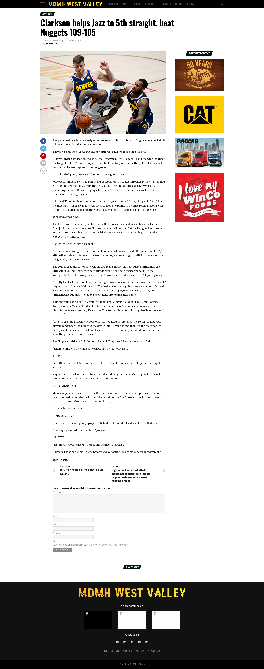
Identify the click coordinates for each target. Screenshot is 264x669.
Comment (58, 492)
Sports (178, 3)
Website (56, 533)
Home (104, 650)
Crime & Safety (151, 3)
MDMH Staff (52, 43)
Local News (113, 3)
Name (56, 516)
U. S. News (135, 3)
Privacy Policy (155, 650)
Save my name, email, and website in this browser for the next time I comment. (90, 545)
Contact (115, 650)
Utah (125, 3)
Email (56, 525)
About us (127, 650)
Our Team (139, 650)
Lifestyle (190, 3)
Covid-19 (167, 3)
